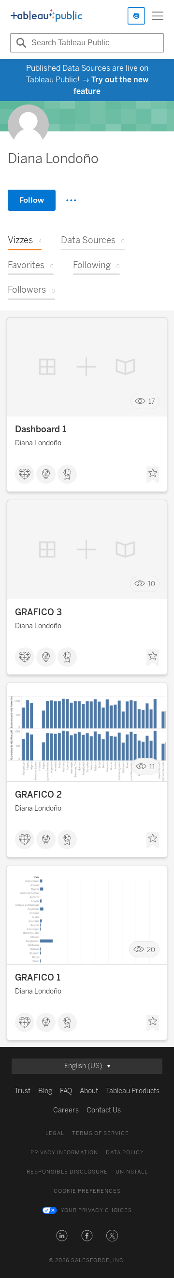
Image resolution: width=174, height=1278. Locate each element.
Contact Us (104, 1110)
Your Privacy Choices (96, 1210)
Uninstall (132, 1172)
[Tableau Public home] (46, 16)
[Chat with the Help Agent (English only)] (136, 16)
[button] (62, 1235)
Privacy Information (64, 1152)
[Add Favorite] (152, 475)
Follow (31, 200)
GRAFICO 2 (38, 794)
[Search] (19, 42)
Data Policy (125, 1152)
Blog (45, 1091)
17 (151, 401)
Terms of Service (100, 1133)
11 (152, 766)
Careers (66, 1110)
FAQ (66, 1091)
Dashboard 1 (40, 429)
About (89, 1091)
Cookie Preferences (87, 1191)
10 (151, 584)
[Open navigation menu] (157, 16)
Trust (22, 1091)
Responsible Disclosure (67, 1172)
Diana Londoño (38, 443)
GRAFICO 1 (37, 977)
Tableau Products (133, 1091)
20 (151, 949)
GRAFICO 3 (38, 612)
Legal (54, 1133)
